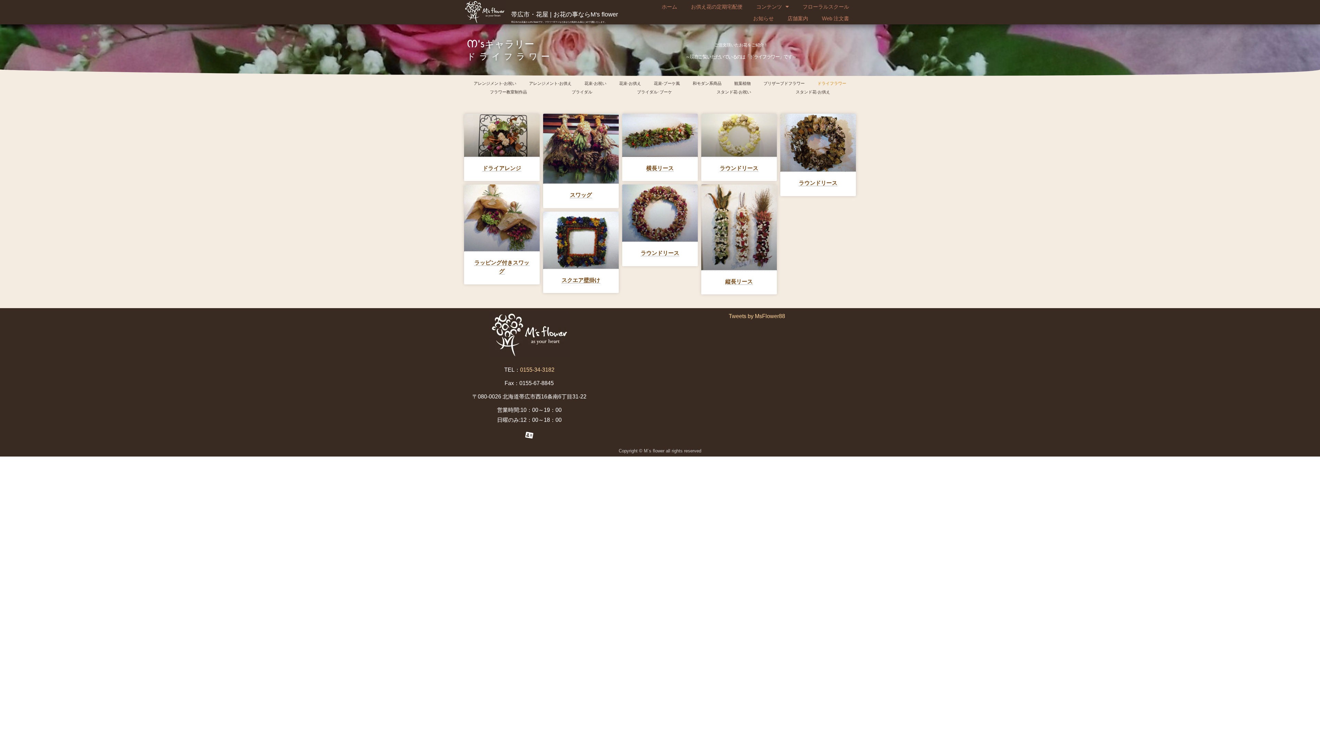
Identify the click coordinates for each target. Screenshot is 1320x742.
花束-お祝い (595, 83)
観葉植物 (742, 83)
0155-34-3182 (537, 370)
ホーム (669, 7)
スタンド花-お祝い (734, 92)
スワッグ (581, 195)
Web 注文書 (835, 18)
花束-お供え (630, 83)
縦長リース (739, 281)
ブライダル (582, 92)
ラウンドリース (739, 168)
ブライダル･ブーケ (654, 92)
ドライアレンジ (502, 168)
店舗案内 (798, 18)
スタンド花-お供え (813, 92)
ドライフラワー (831, 83)
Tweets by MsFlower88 (757, 316)
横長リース (660, 168)
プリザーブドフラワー (784, 83)
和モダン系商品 (707, 83)
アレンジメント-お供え (550, 83)
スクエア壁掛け (581, 280)
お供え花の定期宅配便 (716, 7)
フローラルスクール (826, 7)
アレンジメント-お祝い (495, 83)
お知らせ (763, 18)
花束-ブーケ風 (667, 83)
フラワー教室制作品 (508, 92)
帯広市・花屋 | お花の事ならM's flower (564, 14)
